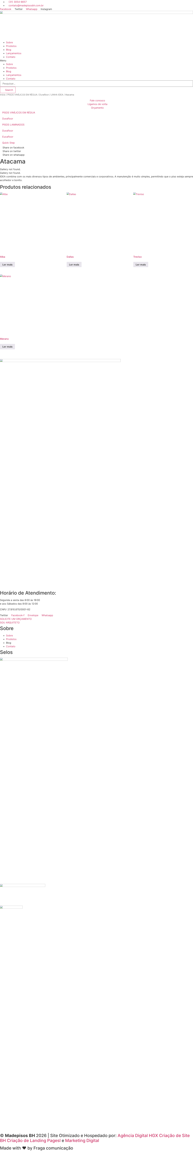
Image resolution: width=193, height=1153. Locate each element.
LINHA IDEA (57, 94)
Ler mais (7, 264)
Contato (10, 56)
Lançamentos (13, 53)
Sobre (9, 42)
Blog (8, 49)
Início (2, 94)
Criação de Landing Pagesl (34, 1140)
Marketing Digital (82, 1140)
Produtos (11, 46)
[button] (96, 60)
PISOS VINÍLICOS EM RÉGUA (22, 94)
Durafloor (44, 94)
